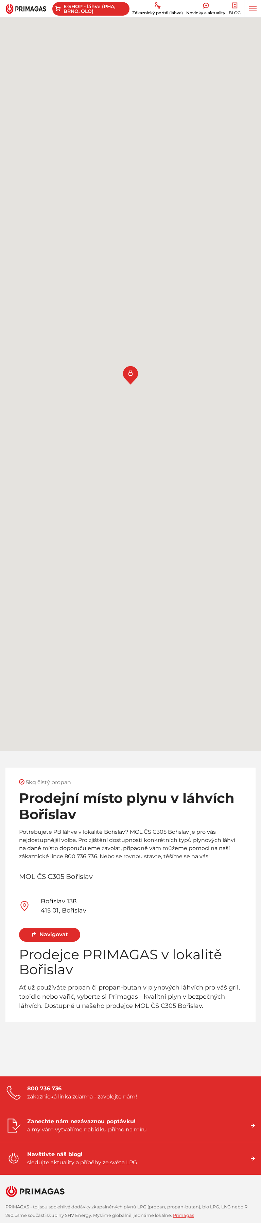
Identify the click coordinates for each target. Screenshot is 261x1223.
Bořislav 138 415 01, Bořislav (63, 906)
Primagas (183, 1215)
